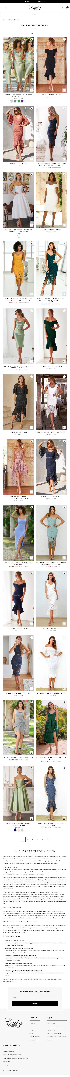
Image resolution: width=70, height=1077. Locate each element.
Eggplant (22, 101)
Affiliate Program (35, 1036)
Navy (15, 829)
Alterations (50, 1040)
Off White (18, 236)
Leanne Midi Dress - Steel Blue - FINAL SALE (51, 824)
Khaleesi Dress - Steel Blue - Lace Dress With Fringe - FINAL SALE (51, 164)
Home (4, 20)
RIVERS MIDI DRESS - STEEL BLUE (19, 693)
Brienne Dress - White (51, 229)
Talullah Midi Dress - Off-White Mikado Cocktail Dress (18, 230)
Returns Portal (51, 1030)
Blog (31, 1027)
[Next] (47, 839)
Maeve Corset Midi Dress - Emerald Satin (51, 758)
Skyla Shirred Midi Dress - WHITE (51, 693)
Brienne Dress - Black (51, 95)
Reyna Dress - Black (18, 432)
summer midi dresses (29, 882)
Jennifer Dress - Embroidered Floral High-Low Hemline (19, 497)
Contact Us (6, 1061)
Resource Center (34, 1040)
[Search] (5, 7)
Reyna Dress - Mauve (18, 164)
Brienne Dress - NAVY (19, 628)
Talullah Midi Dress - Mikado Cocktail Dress (18, 824)
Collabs (32, 1033)
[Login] (63, 7)
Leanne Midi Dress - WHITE (51, 628)
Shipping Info (51, 1023)
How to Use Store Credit (54, 1033)
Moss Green (15, 101)
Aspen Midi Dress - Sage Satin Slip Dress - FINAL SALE (19, 367)
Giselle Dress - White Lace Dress (51, 432)
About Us (32, 1023)
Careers (32, 1030)
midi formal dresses (51, 877)
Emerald (18, 101)
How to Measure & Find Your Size (57, 1036)
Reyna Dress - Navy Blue (51, 496)
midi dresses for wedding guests (27, 877)
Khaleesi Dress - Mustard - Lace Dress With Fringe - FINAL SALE (18, 299)
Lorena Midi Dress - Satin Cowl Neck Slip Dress (18, 95)
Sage (11, 101)
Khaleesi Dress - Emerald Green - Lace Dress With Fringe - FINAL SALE (51, 300)
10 (42, 839)
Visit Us (5, 1065)
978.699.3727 (10, 1051)
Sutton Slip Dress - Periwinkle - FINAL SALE (19, 563)
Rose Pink (18, 829)
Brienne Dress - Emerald (51, 366)
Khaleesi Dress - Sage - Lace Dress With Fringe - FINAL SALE (51, 563)
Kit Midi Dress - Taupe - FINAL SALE (18, 757)
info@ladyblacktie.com (14, 1054)
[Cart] (66, 7)
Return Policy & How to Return (56, 1027)
